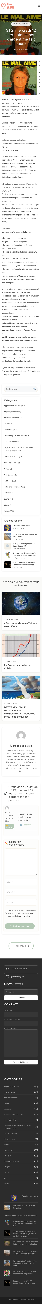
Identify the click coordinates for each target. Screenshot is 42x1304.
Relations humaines (12, 487)
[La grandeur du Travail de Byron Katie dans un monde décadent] (7, 1244)
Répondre (27, 825)
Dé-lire (7, 424)
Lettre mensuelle (11, 457)
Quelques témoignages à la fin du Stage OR (21, 1215)
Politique (8, 481)
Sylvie (7, 812)
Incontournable (10, 442)
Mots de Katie (10, 463)
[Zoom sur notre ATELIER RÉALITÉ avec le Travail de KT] (7, 1283)
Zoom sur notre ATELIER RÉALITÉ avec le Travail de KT (24, 1282)
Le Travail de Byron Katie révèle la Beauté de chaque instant (25, 1252)
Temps (7, 511)
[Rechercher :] (21, 389)
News (6, 469)
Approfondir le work (12, 406)
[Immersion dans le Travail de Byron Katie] (7, 1208)
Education (8, 430)
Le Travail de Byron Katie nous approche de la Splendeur (25, 1272)
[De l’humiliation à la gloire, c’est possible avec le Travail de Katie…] (7, 1263)
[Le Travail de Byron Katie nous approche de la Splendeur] (7, 1273)
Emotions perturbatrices (14, 436)
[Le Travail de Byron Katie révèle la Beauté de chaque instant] (7, 1253)
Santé (6, 499)
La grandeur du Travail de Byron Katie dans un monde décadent (25, 1243)
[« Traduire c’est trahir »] (14, 1198)
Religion (7, 493)
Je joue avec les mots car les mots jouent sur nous (17, 1126)
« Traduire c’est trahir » (29, 1196)
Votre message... (10, 1028)
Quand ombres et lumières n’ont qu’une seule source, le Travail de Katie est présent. (25, 1233)
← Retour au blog (21, 946)
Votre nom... (8, 1011)
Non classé (8, 475)
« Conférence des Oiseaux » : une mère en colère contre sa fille (24, 1223)
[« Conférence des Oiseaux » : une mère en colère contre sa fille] (7, 1223)
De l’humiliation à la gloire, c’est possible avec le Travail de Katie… (25, 1263)
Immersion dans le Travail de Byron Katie (24, 1207)
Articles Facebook (11, 418)
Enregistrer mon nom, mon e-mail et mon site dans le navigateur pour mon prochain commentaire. (22, 913)
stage (6, 505)
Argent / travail (10, 412)
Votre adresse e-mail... (12, 1019)
